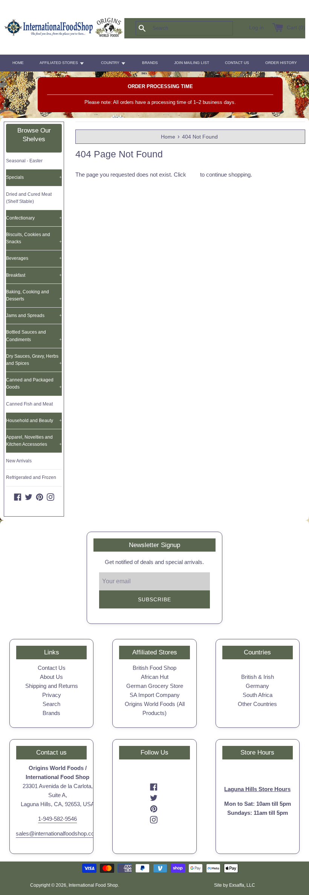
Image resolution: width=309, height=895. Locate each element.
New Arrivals (19, 461)
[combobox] (197, 28)
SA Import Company (155, 695)
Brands (51, 713)
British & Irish (257, 677)
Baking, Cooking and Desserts (34, 295)
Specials (34, 177)
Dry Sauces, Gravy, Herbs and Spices (34, 360)
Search (51, 704)
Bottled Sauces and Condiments (34, 335)
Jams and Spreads (34, 315)
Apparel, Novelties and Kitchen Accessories (34, 441)
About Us (51, 677)
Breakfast (34, 275)
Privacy (51, 695)
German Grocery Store (154, 686)
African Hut (154, 677)
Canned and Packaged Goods (34, 383)
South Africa (257, 695)
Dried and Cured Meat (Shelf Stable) (29, 198)
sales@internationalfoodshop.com (57, 833)
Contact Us (52, 668)
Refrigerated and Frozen (31, 477)
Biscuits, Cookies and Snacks (34, 238)
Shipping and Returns (51, 686)
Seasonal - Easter (24, 160)
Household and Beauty (34, 420)
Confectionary (34, 218)
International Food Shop (93, 885)
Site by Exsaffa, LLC (234, 885)
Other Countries (257, 704)
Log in (256, 27)
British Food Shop (154, 668)
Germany (257, 686)
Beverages (34, 258)
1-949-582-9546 (57, 819)
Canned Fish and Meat (29, 404)
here (193, 174)
